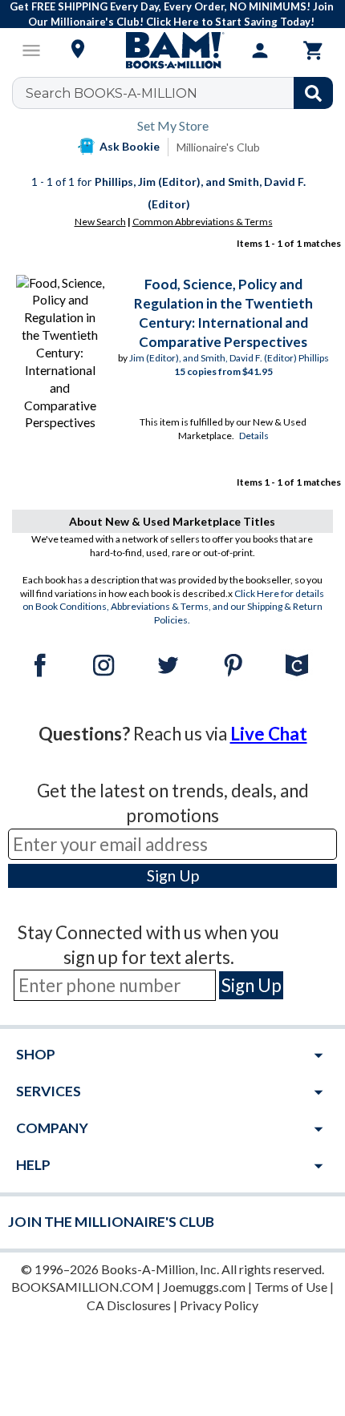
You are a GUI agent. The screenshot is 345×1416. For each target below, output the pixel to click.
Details (254, 436)
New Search (100, 222)
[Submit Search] (313, 93)
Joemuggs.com (204, 1286)
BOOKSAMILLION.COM (82, 1286)
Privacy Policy (219, 1305)
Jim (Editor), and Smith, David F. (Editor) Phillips (229, 358)
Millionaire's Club (218, 147)
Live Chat (268, 733)
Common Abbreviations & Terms (202, 222)
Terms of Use (290, 1286)
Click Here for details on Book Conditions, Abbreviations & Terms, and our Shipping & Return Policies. (173, 607)
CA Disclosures (129, 1305)
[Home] (172, 50)
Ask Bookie (129, 146)
